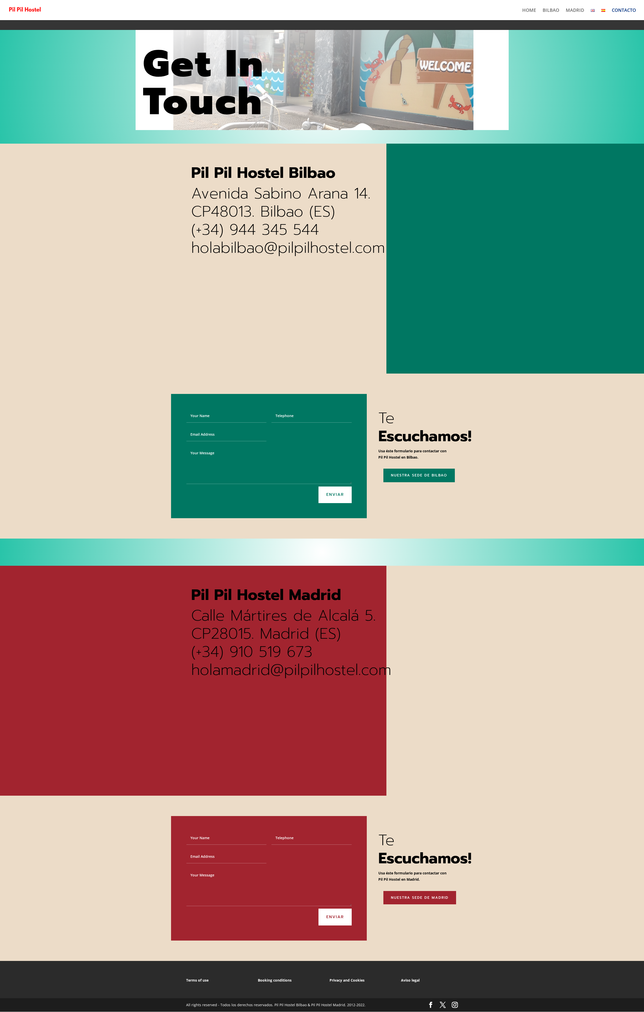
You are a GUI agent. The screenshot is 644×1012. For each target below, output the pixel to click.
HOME (529, 10)
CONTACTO (624, 10)
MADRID (575, 10)
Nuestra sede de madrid (420, 897)
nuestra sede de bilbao (419, 475)
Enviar (335, 495)
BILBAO (551, 10)
